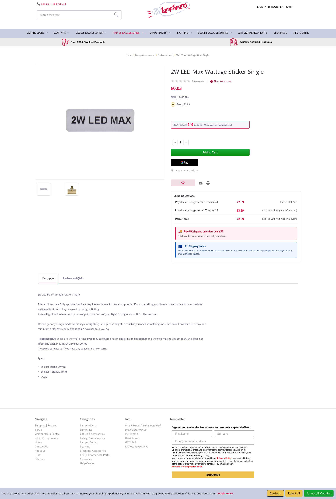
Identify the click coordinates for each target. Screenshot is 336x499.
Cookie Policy (225, 493)
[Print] (208, 183)
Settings (275, 493)
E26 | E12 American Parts (252, 32)
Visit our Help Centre (47, 434)
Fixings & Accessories (126, 32)
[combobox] (79, 15)
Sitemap (40, 459)
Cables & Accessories (89, 32)
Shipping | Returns (46, 425)
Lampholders (35, 32)
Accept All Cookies (319, 493)
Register (277, 6)
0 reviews (198, 81)
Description (48, 278)
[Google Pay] (184, 162)
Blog (38, 455)
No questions (222, 81)
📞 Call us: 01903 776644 (51, 4)
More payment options (184, 170)
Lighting (182, 32)
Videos (39, 442)
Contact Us (41, 446)
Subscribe (213, 474)
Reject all (294, 493)
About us (40, 450)
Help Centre (301, 32)
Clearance (280, 32)
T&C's (38, 429)
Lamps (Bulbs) (158, 32)
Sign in (262, 6)
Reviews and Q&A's (73, 278)
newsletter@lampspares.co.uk (187, 467)
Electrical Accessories (213, 32)
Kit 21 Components (46, 438)
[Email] (200, 183)
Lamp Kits (60, 32)
